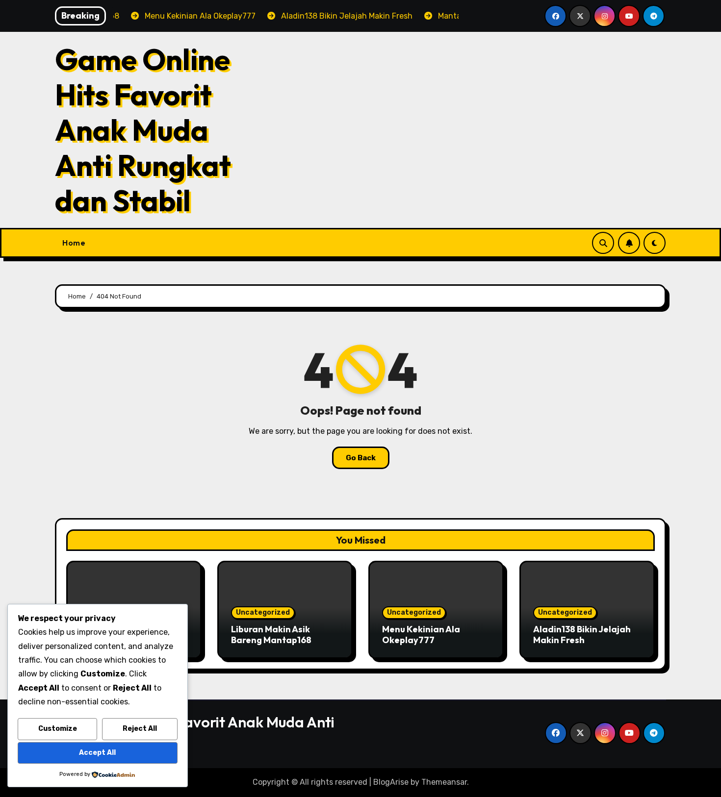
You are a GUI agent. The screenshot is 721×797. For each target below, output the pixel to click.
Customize (57, 728)
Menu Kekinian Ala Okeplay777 (421, 634)
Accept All (97, 752)
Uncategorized (263, 612)
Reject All (140, 728)
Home (73, 243)
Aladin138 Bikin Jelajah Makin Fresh (582, 634)
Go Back (361, 457)
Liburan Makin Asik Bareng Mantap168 (271, 634)
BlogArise (391, 782)
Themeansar (444, 782)
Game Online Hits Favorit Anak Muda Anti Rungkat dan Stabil (143, 130)
